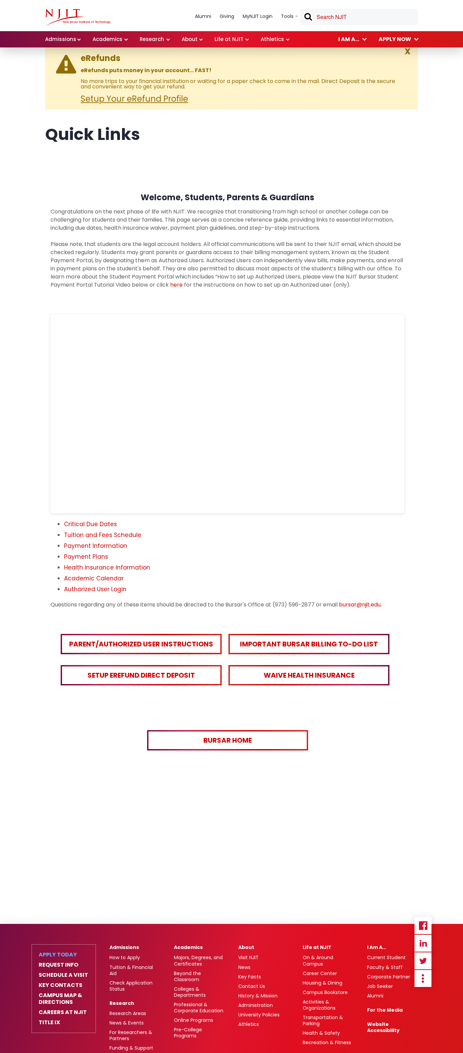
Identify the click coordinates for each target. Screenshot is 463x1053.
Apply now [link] (395, 39)
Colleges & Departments (190, 992)
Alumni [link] (203, 16)
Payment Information (95, 546)
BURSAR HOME (227, 740)
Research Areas (127, 1013)
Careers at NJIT (63, 1012)
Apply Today (58, 954)
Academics (188, 947)
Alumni (375, 996)
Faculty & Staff (385, 967)
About (246, 947)
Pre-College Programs (188, 1033)
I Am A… (376, 947)
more (423, 978)
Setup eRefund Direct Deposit (141, 675)
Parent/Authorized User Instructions (141, 644)
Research (121, 1003)
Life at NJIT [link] (229, 39)
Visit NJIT (248, 957)
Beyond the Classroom (187, 976)
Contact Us (251, 986)
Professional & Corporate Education (198, 1008)
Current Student (386, 957)
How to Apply (124, 957)
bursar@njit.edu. (360, 604)
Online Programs (193, 1020)
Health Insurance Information (107, 567)
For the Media (385, 1010)
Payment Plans (86, 557)
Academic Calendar (94, 578)
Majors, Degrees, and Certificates (198, 960)
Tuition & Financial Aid (131, 970)
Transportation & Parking (323, 1020)
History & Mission (258, 996)
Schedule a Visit (63, 975)
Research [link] (152, 39)
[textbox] (359, 17)
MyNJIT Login (258, 16)
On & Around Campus (318, 960)
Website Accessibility (383, 1027)
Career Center (320, 973)
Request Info (58, 965)
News (244, 967)
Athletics (248, 1024)
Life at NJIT (317, 947)
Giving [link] (227, 16)
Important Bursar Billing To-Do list (309, 644)
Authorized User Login (95, 589)
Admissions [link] (60, 39)
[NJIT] (77, 17)
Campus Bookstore (325, 992)
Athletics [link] (272, 39)
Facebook (423, 925)
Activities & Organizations (319, 1005)
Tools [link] (287, 16)
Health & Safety (321, 1033)
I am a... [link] (348, 39)
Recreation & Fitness (327, 1042)
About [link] (190, 39)
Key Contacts (60, 985)
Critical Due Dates (90, 524)
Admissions (124, 947)
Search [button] (308, 18)
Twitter (423, 960)
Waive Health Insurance (309, 675)
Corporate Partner (388, 977)
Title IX (49, 1022)
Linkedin (423, 943)
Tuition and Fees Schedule (102, 535)
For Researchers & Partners (130, 1035)
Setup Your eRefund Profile (134, 98)
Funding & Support (131, 1048)
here (177, 285)
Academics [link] (107, 39)
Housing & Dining (322, 983)
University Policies (259, 1015)
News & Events (126, 1023)
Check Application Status (131, 986)
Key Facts (249, 977)
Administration (255, 1005)
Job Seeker (380, 986)
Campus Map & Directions (60, 999)
